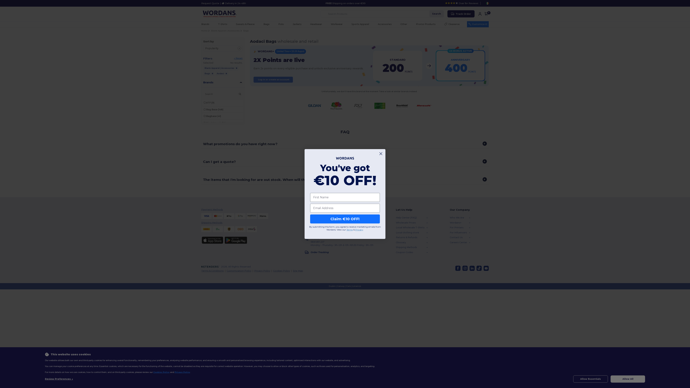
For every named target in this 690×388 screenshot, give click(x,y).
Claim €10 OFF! (345, 219)
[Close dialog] (381, 154)
